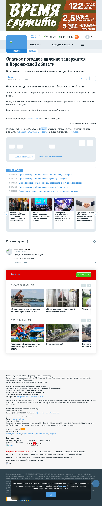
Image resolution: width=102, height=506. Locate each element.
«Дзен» (8, 434)
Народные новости (63, 44)
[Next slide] (96, 214)
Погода (32, 51)
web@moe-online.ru (23, 397)
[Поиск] (91, 44)
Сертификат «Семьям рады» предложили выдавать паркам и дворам (62, 216)
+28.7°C (52, 37)
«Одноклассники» (28, 434)
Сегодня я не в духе (22, 249)
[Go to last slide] (6, 214)
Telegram (22, 131)
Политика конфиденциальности (18, 457)
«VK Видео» (74, 131)
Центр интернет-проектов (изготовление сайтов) (24, 460)
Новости (35, 44)
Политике (62, 486)
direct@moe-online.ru (17, 419)
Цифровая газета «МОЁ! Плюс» (17, 452)
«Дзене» (44, 131)
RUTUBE (46, 434)
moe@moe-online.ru (37, 397)
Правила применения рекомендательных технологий (52, 457)
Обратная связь (45, 452)
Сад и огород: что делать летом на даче (70, 452)
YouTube (39, 434)
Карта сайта (10, 454)
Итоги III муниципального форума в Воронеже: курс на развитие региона (41, 216)
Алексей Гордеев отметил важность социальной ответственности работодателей (18, 216)
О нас (34, 452)
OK (51, 494)
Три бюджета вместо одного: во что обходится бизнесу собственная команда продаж (86, 216)
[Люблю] (28, 144)
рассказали (33, 118)
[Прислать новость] (77, 37)
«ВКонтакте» (33, 131)
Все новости (23, 454)
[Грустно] (44, 144)
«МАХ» (43, 128)
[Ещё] (82, 45)
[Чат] (96, 483)
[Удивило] (36, 144)
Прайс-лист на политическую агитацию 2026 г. (48, 454)
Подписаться (84, 274)
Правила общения (75, 454)
